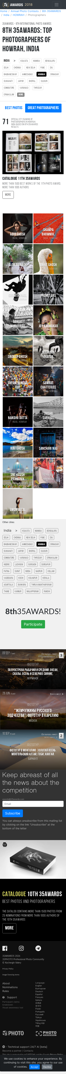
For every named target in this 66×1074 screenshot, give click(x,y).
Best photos (14, 108)
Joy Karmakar (48, 326)
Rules (5, 991)
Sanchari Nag (48, 449)
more (21, 94)
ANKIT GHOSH (48, 265)
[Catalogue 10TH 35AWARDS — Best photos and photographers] (33, 859)
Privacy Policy (7, 969)
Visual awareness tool (12, 1007)
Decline (47, 1067)
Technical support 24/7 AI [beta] (27, 1046)
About (6, 983)
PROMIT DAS (48, 296)
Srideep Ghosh (17, 357)
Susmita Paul (18, 296)
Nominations (10, 987)
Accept (34, 1067)
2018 (28, 5)
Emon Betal (18, 510)
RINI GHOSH (17, 449)
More (8, 194)
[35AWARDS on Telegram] (38, 949)
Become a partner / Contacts (17, 1050)
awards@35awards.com (13, 799)
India (7, 60)
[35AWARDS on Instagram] (21, 949)
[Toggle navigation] (56, 4)
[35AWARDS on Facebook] (4, 949)
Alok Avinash (18, 265)
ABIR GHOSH (17, 234)
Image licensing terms (10, 975)
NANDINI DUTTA (17, 418)
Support (12, 997)
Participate (33, 624)
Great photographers (43, 108)
